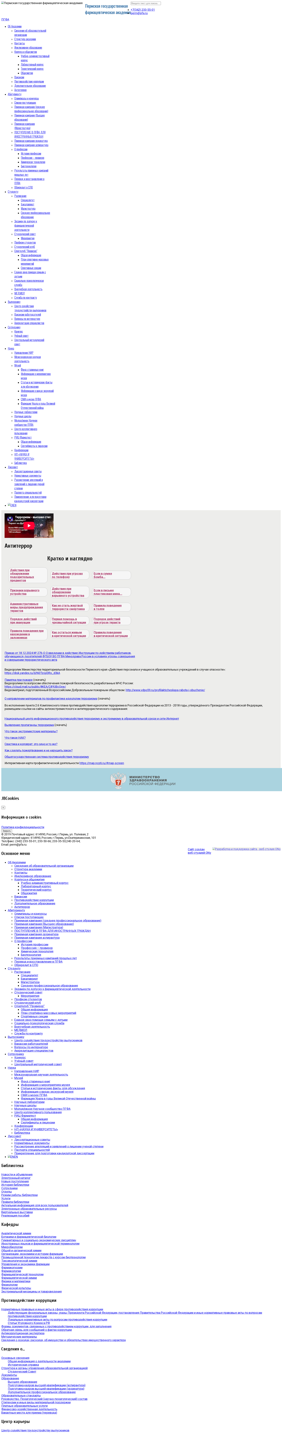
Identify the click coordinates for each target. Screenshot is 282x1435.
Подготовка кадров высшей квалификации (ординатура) (46, 1388)
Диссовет (13, 467)
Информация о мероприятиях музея (45, 1085)
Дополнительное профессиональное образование (42, 1392)
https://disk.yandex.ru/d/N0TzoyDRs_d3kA (32, 673)
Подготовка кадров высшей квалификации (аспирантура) (47, 1385)
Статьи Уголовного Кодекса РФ (29, 1323)
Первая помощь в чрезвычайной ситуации (69, 620)
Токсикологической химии (19, 1260)
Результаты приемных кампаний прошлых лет (45, 958)
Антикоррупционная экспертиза (22, 1333)
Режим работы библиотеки (19, 1195)
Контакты (19, 43)
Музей (17, 365)
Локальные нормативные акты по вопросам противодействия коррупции (57, 1319)
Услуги (5, 1198)
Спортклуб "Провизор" (25, 251)
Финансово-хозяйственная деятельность (29, 1409)
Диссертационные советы (28, 471)
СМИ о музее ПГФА (31, 399)
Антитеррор (20, 90)
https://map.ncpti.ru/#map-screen (101, 763)
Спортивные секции (31, 268)
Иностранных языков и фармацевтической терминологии (40, 1243)
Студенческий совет (25, 234)
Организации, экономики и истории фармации (32, 1254)
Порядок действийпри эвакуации (23, 620)
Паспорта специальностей (28, 492)
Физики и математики (15, 1281)
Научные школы (22, 416)
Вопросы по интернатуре (27, 319)
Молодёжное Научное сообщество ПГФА (25, 422)
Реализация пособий (15, 1215)
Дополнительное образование (30, 85)
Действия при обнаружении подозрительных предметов (22, 575)
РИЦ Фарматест (23, 437)
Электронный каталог (16, 1178)
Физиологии (9, 1284)
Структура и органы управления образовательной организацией (44, 1368)
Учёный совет (21, 335)
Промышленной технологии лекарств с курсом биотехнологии (43, 1257)
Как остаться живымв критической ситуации (69, 634)
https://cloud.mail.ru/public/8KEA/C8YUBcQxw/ (35, 686)
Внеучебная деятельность (28, 289)
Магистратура (28, 208)
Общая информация (31, 255)
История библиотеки (15, 1184)
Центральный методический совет (38, 1064)
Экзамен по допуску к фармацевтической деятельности (25, 225)
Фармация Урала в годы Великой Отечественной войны (38, 405)
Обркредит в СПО (23, 187)
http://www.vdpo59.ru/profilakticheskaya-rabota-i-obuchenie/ (165, 690)
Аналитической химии (16, 1233)
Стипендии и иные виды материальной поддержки (36, 1402)
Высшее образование (22, 1381)
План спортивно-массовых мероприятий (48, 1013)
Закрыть (7, 831)
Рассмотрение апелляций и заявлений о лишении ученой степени (29, 484)
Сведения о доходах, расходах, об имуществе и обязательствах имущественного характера (63, 1340)
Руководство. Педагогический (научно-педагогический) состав (44, 1399)
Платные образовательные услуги (24, 1405)
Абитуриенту (14, 94)
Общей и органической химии (21, 1250)
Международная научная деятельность (27, 359)
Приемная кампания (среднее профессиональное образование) (31, 109)
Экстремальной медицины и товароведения (31, 1291)
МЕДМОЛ (19, 293)
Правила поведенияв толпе (108, 607)
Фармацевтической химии (19, 1278)
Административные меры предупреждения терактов (26, 607)
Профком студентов (25, 242)
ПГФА (5, 19)
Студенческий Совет (22, 1371)
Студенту (13, 191)
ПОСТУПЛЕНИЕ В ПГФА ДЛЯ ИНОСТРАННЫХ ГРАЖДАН (30, 134)
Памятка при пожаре (19, 679)
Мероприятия (27, 238)
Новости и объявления (16, 1174)
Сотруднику (14, 327)
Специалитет (28, 200)
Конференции (21, 450)
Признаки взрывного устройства (24, 592)
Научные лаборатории (25, 412)
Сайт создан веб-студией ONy (199, 851)
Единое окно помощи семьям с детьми (41, 1019)
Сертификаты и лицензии (34, 446)
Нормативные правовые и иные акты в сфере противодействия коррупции (52, 1309)
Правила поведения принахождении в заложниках (27, 634)
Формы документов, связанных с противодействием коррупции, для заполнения (56, 1326)
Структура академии (25, 39)
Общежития (27, 73)
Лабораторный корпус (32, 64)
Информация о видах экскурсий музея (47, 1091)
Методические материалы (19, 1336)
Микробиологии (12, 1247)
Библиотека (20, 463)
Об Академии (15, 26)
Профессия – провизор (32, 157)
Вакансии (19, 77)
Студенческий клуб (24, 246)
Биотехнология (28, 166)
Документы (9, 1375)
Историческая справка (23, 1364)
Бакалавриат (27, 204)
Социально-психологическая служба (39, 1023)
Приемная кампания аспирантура (31, 145)
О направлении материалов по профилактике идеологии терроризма (51, 698)
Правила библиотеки (15, 1202)
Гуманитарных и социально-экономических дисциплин (38, 1240)
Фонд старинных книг (32, 369)
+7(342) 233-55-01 (143, 9)
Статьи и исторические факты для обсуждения (36, 384)
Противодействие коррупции (29, 81)
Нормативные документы (27, 475)
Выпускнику (14, 302)
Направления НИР (23, 352)
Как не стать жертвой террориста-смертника (68, 607)
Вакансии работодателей (27, 314)
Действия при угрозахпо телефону (67, 575)
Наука (11, 348)
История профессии (31, 153)
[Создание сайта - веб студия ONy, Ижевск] (246, 849)
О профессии (20, 149)
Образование (10, 1378)
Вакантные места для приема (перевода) (29, 1412)
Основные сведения (15, 1358)
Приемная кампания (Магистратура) (24, 126)
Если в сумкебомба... (103, 575)
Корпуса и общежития (25, 52)
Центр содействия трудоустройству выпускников (30, 308)
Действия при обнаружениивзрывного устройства (68, 592)
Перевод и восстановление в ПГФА (38, 961)
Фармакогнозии (12, 1267)
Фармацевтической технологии (22, 1274)
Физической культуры (16, 1288)
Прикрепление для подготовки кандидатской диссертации (30, 499)
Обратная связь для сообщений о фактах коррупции (36, 1329)
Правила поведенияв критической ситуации (111, 634)
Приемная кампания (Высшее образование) (44, 924)
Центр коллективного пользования (25, 431)
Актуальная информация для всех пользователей (34, 1205)
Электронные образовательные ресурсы (29, 1208)
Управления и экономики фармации (25, 1264)
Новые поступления (15, 1181)
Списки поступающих (25, 102)
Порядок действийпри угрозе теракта (107, 620)
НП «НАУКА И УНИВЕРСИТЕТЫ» (24, 456)
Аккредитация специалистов (29, 323)
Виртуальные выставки (17, 1212)
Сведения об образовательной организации (44, 865)
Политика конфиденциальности (22, 827)
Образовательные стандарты (21, 1395)
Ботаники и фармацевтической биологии (28, 1236)
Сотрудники (9, 1188)
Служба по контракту (25, 297)
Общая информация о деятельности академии (39, 1361)
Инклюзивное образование (28, 47)
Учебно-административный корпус (45, 883)
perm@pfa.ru (139, 13)
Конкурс (18, 331)
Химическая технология (33, 162)
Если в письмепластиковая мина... (108, 592)
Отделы (6, 1191)
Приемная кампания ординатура (31, 141)
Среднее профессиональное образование (49, 985)
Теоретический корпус (32, 69)
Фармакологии (11, 1271)
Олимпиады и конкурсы (26, 98)
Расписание (20, 196)
